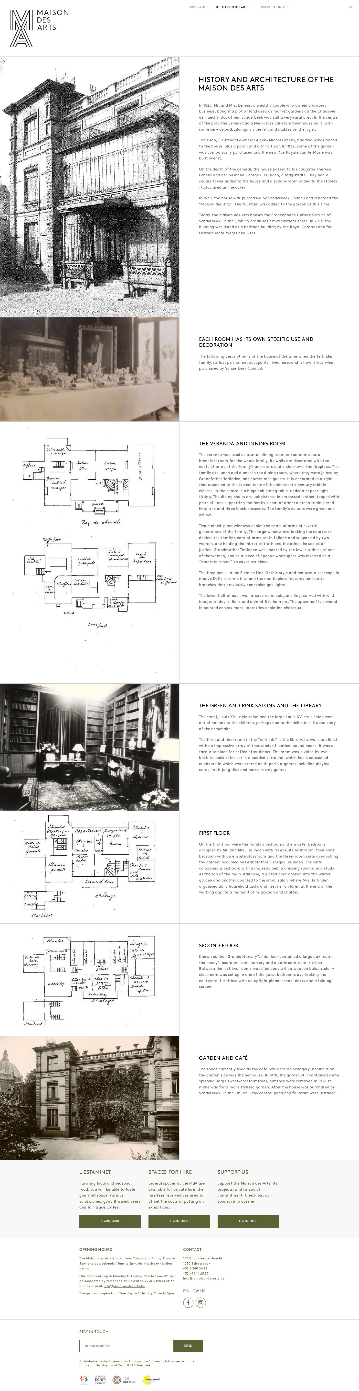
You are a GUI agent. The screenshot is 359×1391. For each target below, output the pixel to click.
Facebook (188, 1303)
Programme (198, 7)
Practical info (273, 7)
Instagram (201, 1303)
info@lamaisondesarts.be (124, 1286)
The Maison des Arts (232, 7)
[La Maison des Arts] (39, 28)
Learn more (110, 1221)
